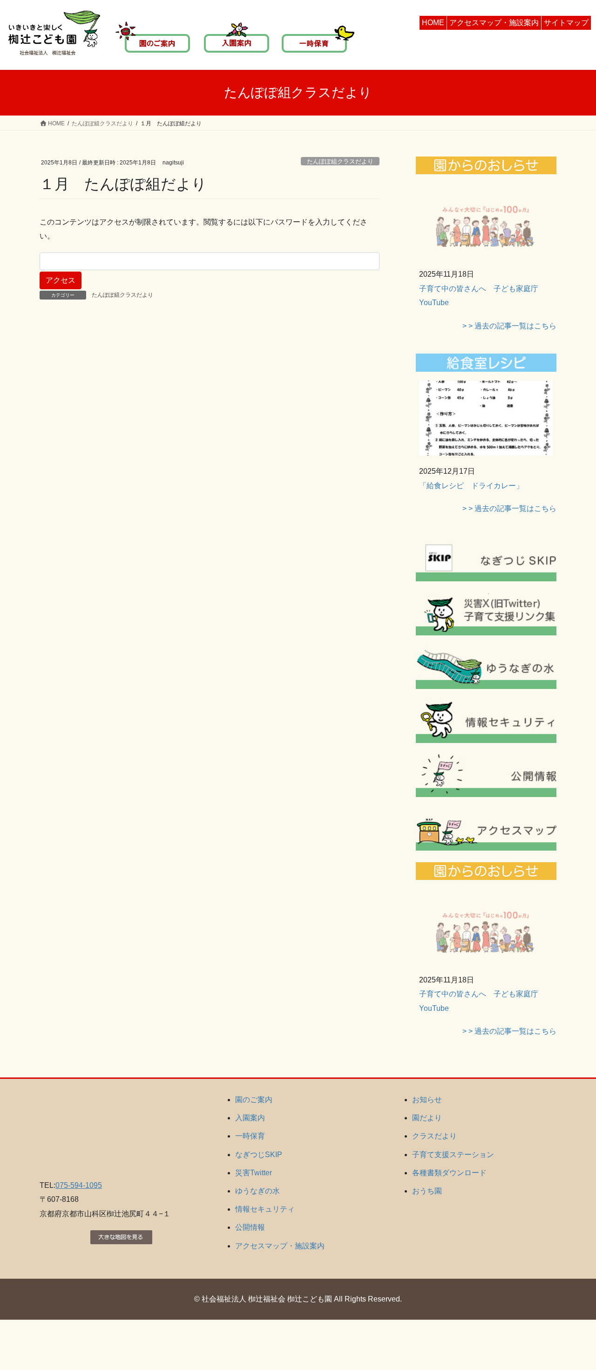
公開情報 (250, 1227)
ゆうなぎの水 (257, 1191)
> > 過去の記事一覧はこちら (509, 326)
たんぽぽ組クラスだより (340, 161)
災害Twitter (253, 1173)
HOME (433, 23)
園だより (427, 1118)
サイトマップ (566, 23)
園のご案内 (253, 1100)
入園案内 (250, 1118)
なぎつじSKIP (258, 1155)
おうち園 (427, 1191)
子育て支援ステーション (453, 1155)
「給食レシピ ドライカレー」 (471, 486)
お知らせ (427, 1100)
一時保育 (250, 1136)
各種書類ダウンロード (449, 1173)
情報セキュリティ (265, 1209)
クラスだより (434, 1136)
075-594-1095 (78, 1185)
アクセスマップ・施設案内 (494, 23)
